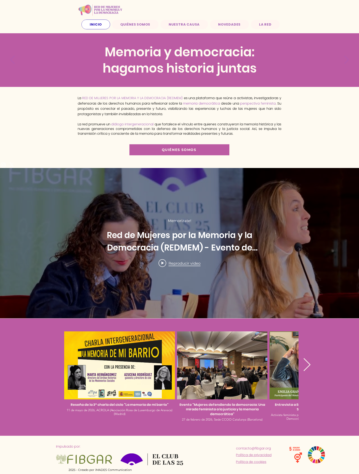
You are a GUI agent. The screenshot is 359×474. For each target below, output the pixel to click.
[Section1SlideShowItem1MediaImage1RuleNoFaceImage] (180, 77)
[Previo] (12, 60)
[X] (12, 165)
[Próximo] (346, 60)
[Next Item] (307, 365)
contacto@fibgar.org (253, 448)
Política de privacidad (254, 455)
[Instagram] (3, 165)
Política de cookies (251, 461)
